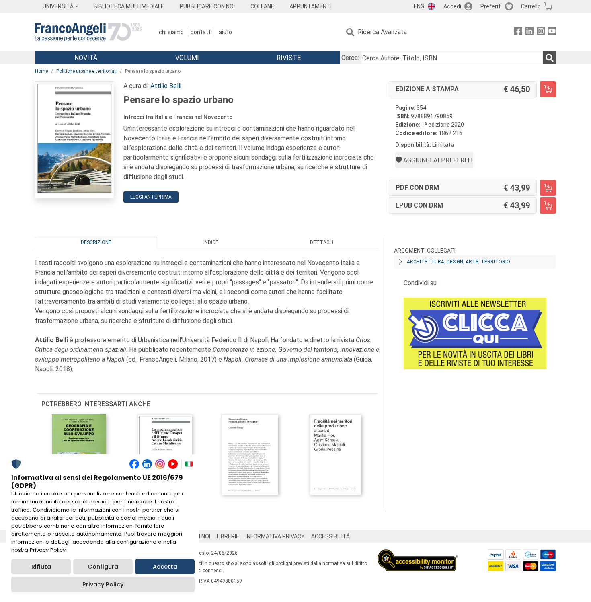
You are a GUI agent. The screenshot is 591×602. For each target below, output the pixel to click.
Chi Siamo (171, 32)
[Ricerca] (549, 57)
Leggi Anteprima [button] (151, 197)
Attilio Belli (165, 86)
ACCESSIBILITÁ (330, 536)
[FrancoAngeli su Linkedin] (529, 32)
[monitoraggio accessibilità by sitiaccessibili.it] (418, 554)
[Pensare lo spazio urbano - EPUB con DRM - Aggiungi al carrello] (548, 205)
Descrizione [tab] (96, 242)
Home (41, 71)
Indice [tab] (210, 242)
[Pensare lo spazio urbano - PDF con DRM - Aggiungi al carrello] (548, 188)
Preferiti (491, 6)
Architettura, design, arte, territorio (458, 262)
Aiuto (225, 32)
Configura (103, 567)
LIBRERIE (228, 536)
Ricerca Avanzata (382, 32)
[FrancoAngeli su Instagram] (541, 32)
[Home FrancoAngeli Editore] (88, 32)
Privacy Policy (102, 584)
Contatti (201, 32)
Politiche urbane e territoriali (86, 71)
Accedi (452, 6)
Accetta (165, 567)
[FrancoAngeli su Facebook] (518, 32)
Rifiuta (41, 567)
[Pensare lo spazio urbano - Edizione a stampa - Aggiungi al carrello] (548, 89)
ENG (419, 6)
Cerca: (350, 58)
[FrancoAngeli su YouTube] (552, 32)
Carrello (531, 6)
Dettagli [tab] (321, 242)
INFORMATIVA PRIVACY (275, 536)
